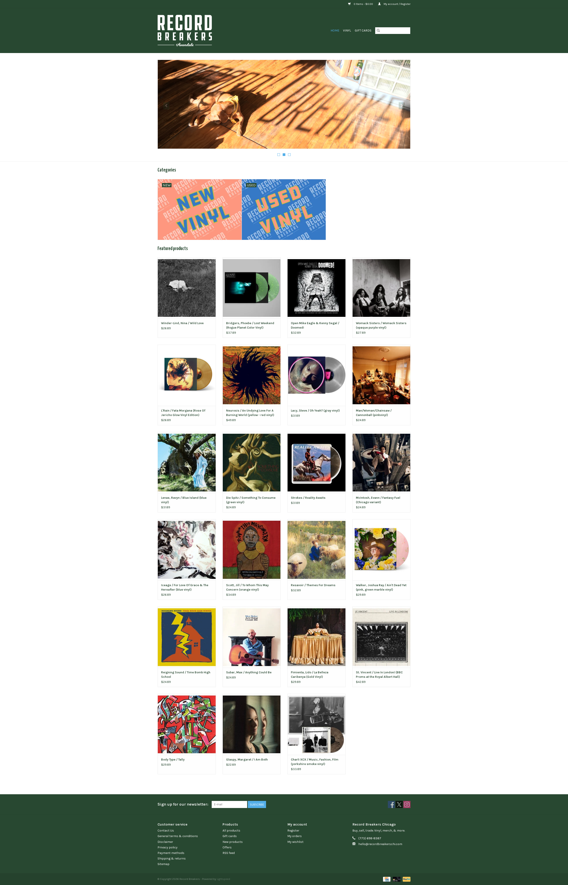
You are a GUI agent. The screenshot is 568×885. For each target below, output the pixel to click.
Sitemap (164, 864)
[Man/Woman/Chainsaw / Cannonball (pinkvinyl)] (381, 375)
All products (231, 830)
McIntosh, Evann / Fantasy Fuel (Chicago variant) (378, 500)
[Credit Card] (386, 879)
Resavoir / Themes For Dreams (313, 585)
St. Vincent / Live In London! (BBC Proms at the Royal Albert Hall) (379, 674)
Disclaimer (165, 842)
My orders (294, 836)
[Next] (402, 105)
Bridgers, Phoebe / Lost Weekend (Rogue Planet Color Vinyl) (250, 325)
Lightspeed (223, 879)
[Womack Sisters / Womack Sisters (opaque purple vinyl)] (381, 287)
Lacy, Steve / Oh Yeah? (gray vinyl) (315, 410)
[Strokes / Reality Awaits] (316, 462)
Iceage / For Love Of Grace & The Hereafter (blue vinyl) (184, 587)
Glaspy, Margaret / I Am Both (247, 759)
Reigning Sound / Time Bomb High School (185, 674)
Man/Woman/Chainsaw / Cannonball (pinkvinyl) (374, 413)
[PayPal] (405, 879)
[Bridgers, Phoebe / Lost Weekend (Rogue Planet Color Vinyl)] (252, 287)
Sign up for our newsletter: (183, 804)
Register (293, 830)
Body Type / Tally (173, 759)
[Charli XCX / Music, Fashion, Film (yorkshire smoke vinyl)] (316, 724)
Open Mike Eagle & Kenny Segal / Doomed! (315, 325)
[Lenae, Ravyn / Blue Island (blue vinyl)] (187, 462)
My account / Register (396, 4)
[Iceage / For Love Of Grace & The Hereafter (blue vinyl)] (187, 549)
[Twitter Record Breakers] (399, 804)
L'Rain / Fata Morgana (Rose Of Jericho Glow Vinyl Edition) (183, 413)
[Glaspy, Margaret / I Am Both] (252, 724)
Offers (227, 847)
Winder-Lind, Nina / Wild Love (182, 323)
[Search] (378, 30)
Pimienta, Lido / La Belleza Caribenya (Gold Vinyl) (309, 674)
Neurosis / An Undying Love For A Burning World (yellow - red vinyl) (250, 413)
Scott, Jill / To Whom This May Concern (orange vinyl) (247, 587)
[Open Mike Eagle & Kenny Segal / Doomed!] (316, 287)
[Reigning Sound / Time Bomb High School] (187, 637)
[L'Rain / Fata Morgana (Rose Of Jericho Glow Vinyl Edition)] (187, 375)
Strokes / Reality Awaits (308, 498)
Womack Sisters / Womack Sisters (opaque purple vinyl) (381, 325)
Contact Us (166, 830)
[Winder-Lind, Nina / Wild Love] (187, 287)
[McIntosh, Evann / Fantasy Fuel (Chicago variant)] (381, 462)
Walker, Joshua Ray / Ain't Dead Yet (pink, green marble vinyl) (381, 587)
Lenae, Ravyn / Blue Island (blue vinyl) (184, 500)
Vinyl (347, 30)
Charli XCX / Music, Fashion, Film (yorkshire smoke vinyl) (314, 762)
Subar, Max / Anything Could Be (249, 672)
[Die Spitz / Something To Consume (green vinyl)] (252, 462)
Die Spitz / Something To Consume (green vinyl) (251, 500)
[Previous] (166, 105)
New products (233, 842)
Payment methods (171, 853)
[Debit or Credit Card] (396, 879)
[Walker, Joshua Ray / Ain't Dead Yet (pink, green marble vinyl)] (381, 549)
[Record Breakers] (208, 30)
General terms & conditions (178, 836)
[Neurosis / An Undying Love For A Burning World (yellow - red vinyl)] (252, 375)
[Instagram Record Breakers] (406, 804)
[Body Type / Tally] (187, 724)
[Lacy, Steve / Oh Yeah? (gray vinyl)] (316, 375)
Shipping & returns (172, 858)
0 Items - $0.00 (363, 4)
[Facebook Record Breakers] (391, 804)
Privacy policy (168, 847)
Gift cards (363, 30)
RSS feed (229, 853)
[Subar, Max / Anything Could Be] (252, 637)
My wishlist (295, 842)
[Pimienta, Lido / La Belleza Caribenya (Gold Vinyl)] (316, 637)
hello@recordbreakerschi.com (380, 844)
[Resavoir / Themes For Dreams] (316, 549)
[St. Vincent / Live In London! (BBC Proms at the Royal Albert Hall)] (381, 637)
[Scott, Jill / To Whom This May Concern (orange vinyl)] (252, 549)
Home (335, 30)
